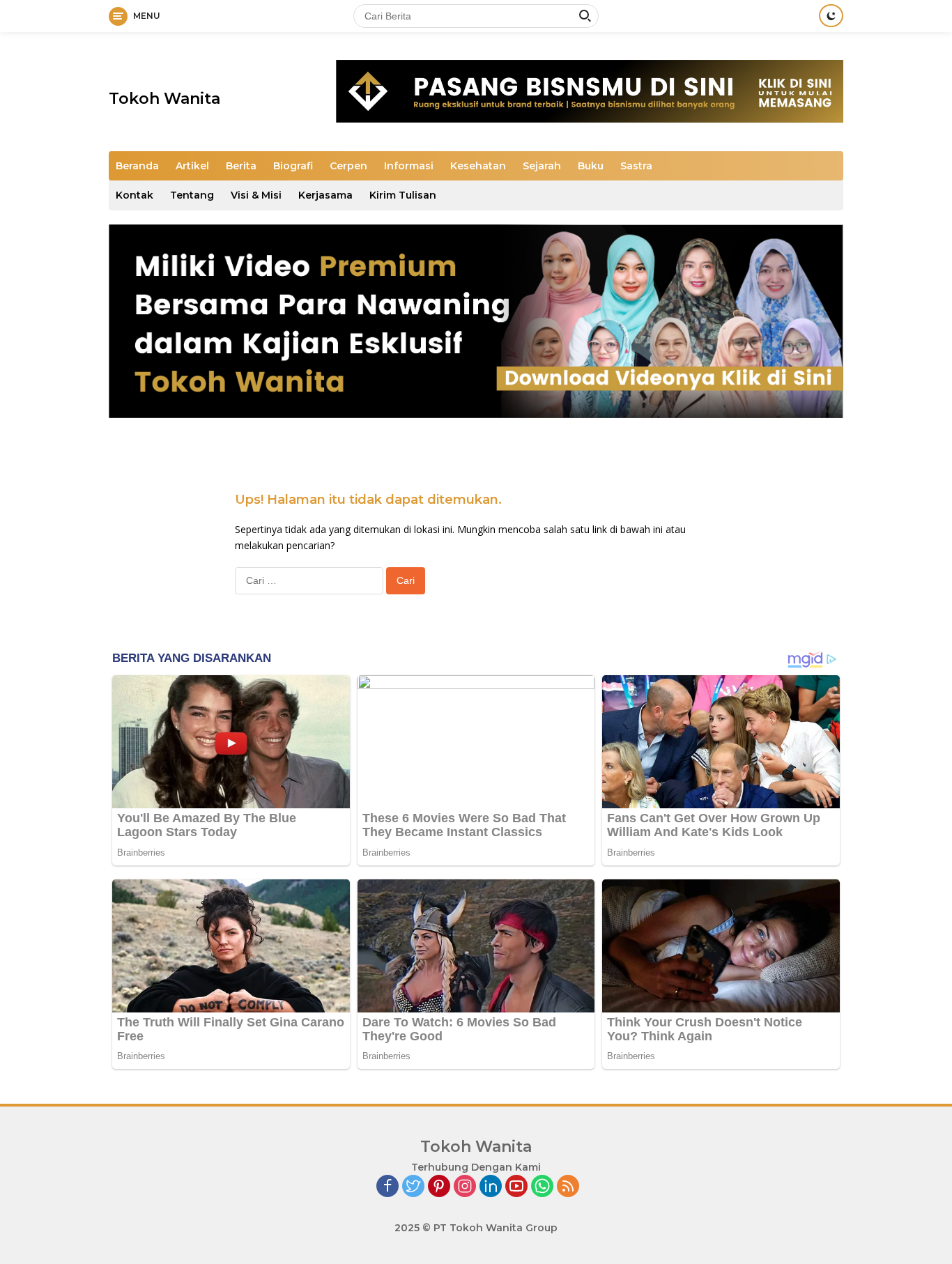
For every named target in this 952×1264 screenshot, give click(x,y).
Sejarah (542, 166)
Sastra (636, 166)
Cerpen (348, 166)
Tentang (192, 195)
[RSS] (568, 1187)
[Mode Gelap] (831, 15)
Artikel (192, 166)
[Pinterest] (439, 1187)
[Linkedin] (490, 1187)
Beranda (137, 166)
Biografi (293, 166)
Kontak (134, 195)
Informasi (408, 166)
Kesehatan (478, 166)
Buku (591, 166)
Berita (241, 166)
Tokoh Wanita (164, 98)
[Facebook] (387, 1187)
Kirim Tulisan (402, 195)
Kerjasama (325, 195)
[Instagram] (465, 1187)
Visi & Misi (256, 195)
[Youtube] (516, 1187)
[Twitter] (413, 1187)
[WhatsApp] (542, 1187)
